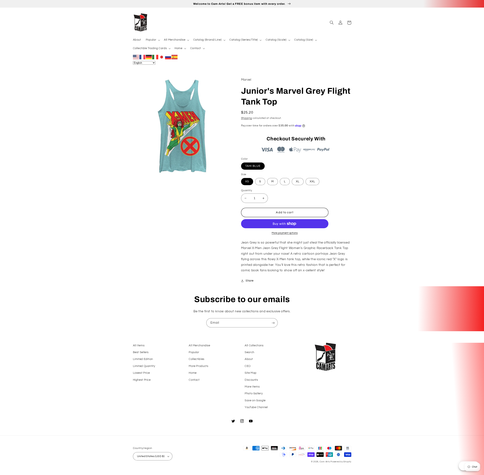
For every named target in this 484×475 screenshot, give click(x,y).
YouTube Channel (256, 407)
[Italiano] (155, 57)
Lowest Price (141, 372)
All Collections (254, 345)
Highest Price (142, 379)
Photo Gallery (254, 393)
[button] (152, 40)
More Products (198, 366)
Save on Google (255, 400)
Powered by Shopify (340, 462)
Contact (194, 379)
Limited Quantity (144, 366)
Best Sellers (141, 352)
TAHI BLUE (253, 166)
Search (249, 352)
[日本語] (162, 57)
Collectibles (196, 359)
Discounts (251, 379)
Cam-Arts (325, 462)
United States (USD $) (151, 456)
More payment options (285, 233)
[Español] (174, 57)
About (249, 359)
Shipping (246, 118)
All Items (139, 345)
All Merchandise (199, 345)
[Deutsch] (149, 57)
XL (297, 181)
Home (193, 372)
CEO (248, 366)
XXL (312, 181)
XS (247, 181)
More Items (252, 386)
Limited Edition (143, 359)
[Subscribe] (273, 322)
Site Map (251, 372)
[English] (136, 57)
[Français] (142, 57)
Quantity (246, 190)
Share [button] (250, 280)
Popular (194, 352)
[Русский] (168, 57)
